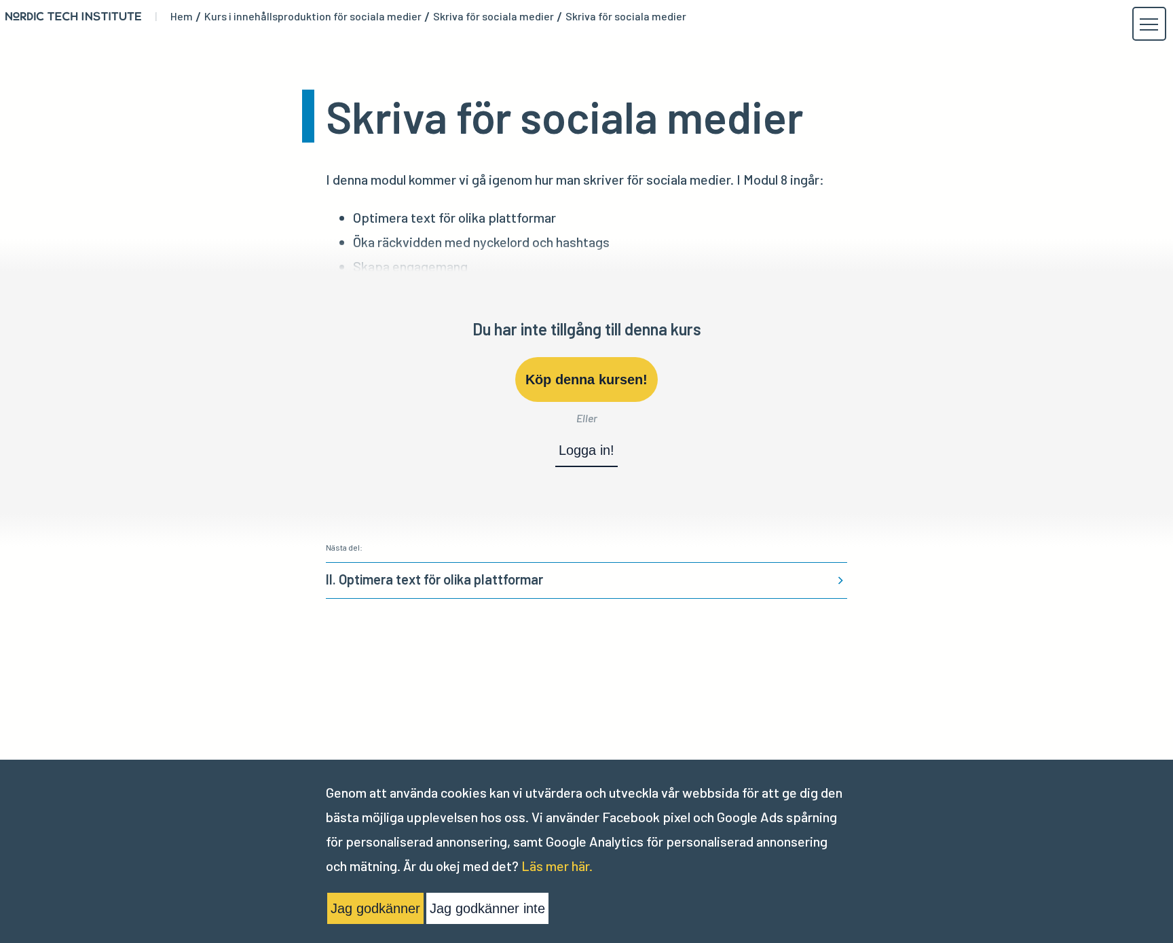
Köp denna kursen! (586, 379)
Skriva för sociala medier (493, 16)
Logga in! (586, 450)
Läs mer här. (557, 865)
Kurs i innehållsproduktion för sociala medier (313, 16)
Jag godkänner (375, 908)
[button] (1148, 24)
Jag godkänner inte (487, 908)
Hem (181, 16)
